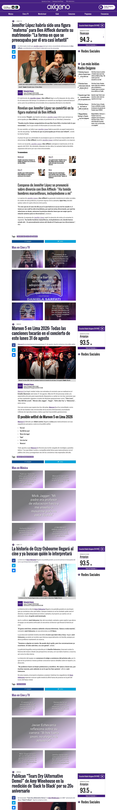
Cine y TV (26, 14)
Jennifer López (38, 46)
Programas (88, 14)
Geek (57, 14)
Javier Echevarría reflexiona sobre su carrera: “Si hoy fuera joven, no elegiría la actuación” (27, 311)
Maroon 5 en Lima (28, 457)
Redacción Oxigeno (29, 91)
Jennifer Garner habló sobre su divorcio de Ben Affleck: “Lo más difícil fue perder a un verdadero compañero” (60, 759)
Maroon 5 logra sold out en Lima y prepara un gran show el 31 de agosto (60, 479)
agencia (35, 236)
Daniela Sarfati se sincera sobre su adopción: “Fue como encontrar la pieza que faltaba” (44, 285)
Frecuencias (105, 14)
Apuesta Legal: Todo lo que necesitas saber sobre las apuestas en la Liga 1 (98, 97)
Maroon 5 (21, 344)
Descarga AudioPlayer (57, 1)
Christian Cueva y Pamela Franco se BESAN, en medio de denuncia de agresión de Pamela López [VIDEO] (98, 107)
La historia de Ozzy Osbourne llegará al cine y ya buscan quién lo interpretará (27, 259)
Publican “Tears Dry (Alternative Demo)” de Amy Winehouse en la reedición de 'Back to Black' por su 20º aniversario (27, 479)
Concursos (71, 14)
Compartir (28, 241)
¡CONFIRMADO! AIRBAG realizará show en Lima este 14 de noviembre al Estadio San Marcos (60, 531)
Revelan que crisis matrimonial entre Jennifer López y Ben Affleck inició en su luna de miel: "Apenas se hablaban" (58, 175)
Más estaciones (70, 1)
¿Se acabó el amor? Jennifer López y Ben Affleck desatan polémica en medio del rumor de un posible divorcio (58, 162)
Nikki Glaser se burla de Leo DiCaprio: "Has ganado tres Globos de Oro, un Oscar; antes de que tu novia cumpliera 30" (60, 311)
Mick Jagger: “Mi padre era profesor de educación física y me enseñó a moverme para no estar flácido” (44, 505)
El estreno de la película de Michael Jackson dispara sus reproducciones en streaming (60, 259)
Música (10, 14)
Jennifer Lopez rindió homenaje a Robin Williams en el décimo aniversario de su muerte (26, 174)
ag (30, 236)
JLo (28, 236)
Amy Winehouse (53, 798)
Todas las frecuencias (91, 45)
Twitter (61, 241)
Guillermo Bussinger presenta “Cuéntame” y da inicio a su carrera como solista (27, 532)
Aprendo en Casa (46, 1)
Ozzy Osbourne (31, 560)
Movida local (42, 14)
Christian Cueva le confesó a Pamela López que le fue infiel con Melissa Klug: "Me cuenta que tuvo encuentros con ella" (98, 76)
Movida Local (21, 157)
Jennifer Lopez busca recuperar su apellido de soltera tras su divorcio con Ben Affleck (26, 161)
